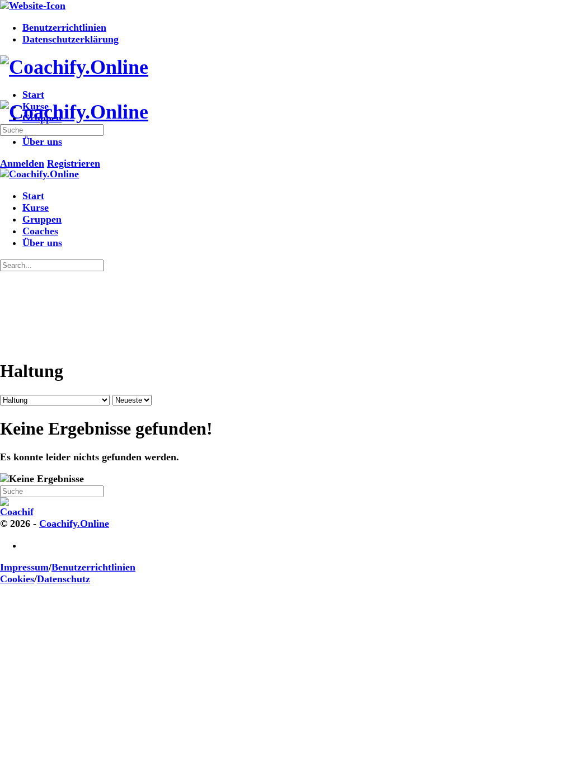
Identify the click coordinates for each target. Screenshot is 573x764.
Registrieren (73, 163)
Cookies (17, 578)
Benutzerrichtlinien (93, 567)
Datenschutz (63, 578)
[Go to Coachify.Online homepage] (74, 67)
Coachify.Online (74, 523)
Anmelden (22, 163)
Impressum (24, 567)
